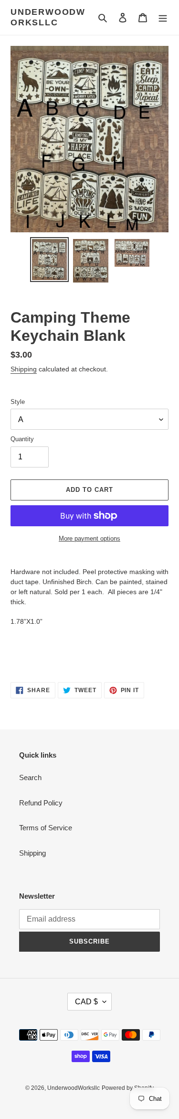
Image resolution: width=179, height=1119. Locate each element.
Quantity (22, 439)
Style (18, 401)
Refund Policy (41, 803)
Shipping (24, 369)
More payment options (89, 538)
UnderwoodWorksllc (48, 17)
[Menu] (163, 17)
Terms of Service (45, 828)
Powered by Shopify (128, 1088)
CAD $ (86, 1002)
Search (30, 777)
